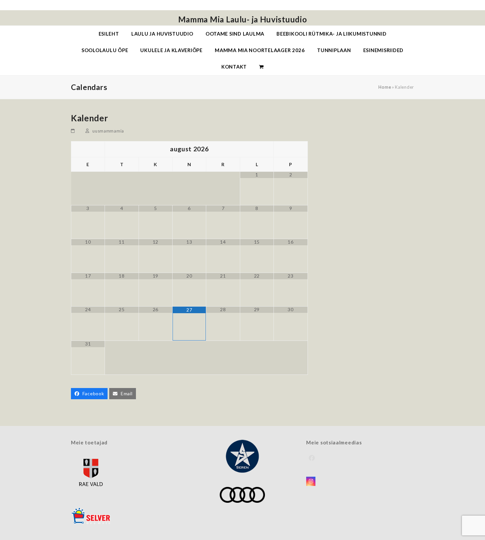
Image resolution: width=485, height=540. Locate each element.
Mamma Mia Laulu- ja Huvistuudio (242, 19)
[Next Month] (290, 149)
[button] (261, 67)
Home (384, 87)
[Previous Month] (88, 149)
